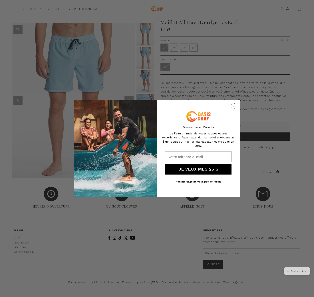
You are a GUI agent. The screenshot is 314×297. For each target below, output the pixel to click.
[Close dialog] (233, 106)
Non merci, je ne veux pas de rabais (198, 181)
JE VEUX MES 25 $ (198, 169)
